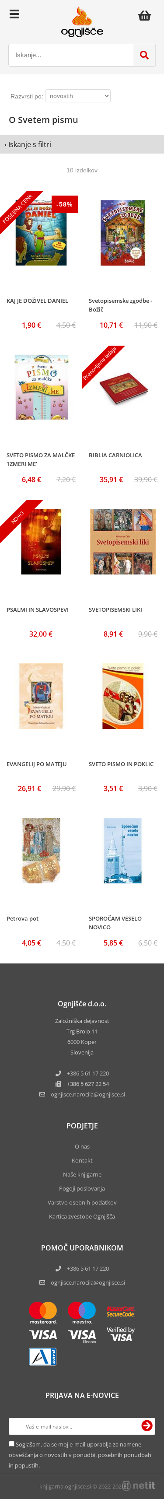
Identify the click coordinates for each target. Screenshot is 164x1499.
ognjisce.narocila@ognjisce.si (88, 1282)
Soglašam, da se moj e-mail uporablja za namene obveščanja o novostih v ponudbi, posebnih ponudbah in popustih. (80, 1454)
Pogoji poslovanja (82, 1188)
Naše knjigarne (82, 1174)
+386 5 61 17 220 (88, 1073)
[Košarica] (147, 15)
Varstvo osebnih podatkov (82, 1202)
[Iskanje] (144, 55)
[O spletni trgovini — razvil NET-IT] (138, 1486)
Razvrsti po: (26, 96)
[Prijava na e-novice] (147, 1426)
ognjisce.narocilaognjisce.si (88, 1094)
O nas (82, 1146)
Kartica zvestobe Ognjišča (82, 1216)
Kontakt (82, 1160)
